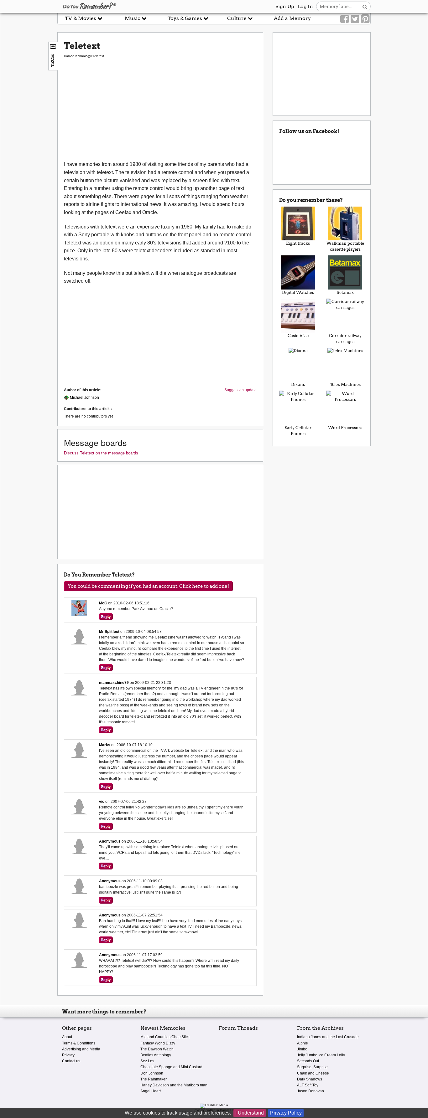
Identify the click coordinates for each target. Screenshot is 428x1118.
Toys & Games (185, 18)
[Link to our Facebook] (344, 19)
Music (133, 18)
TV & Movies (81, 18)
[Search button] (365, 6)
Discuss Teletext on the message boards (101, 453)
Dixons (298, 384)
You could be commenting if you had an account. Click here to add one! (148, 586)
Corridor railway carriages (345, 338)
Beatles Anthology (155, 1055)
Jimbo (302, 1049)
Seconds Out (308, 1061)
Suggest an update (240, 390)
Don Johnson (151, 1073)
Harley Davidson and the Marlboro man (173, 1085)
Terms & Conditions (78, 1043)
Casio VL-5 (298, 335)
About (67, 1037)
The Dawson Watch (157, 1049)
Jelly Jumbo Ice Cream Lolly (321, 1055)
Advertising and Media (81, 1049)
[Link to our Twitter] (355, 19)
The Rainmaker (153, 1079)
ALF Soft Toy (307, 1085)
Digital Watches (298, 292)
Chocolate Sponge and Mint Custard (171, 1067)
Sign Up (284, 6)
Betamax (345, 292)
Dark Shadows (309, 1079)
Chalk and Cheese (313, 1073)
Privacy (68, 1055)
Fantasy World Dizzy (157, 1043)
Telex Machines (345, 384)
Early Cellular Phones (297, 430)
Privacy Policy (286, 1112)
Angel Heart (150, 1091)
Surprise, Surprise (312, 1067)
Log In (305, 6)
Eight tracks (298, 243)
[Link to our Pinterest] (365, 19)
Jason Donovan (310, 1091)
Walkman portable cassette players (345, 246)
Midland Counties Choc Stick (165, 1037)
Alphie (302, 1043)
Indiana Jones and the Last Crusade (328, 1037)
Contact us (71, 1061)
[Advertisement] (160, 113)
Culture (237, 18)
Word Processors (345, 427)
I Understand (249, 1112)
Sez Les (147, 1061)
